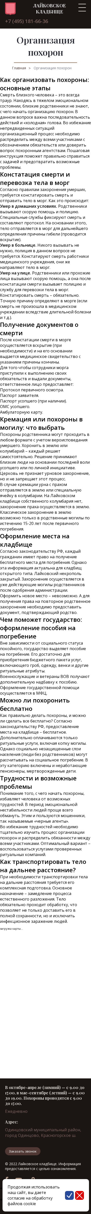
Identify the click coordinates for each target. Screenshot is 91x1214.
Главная (19, 68)
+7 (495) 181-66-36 (26, 21)
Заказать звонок (23, 1151)
